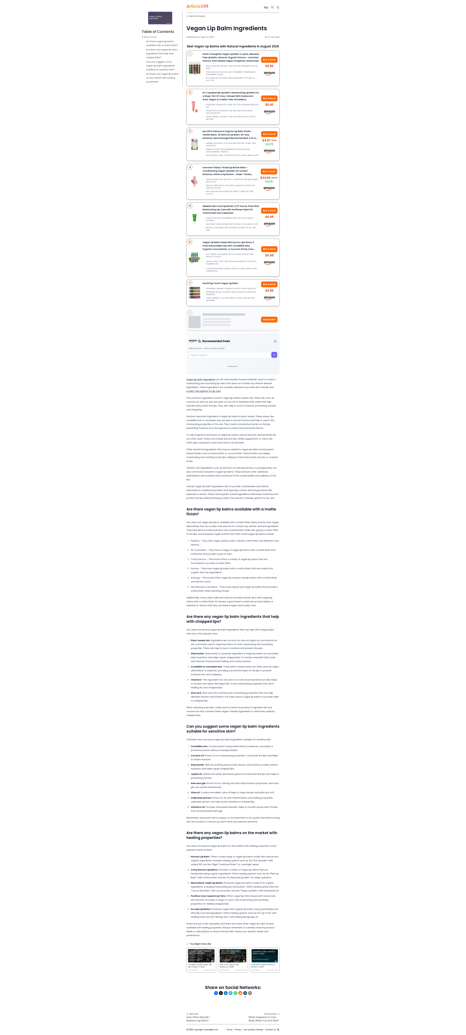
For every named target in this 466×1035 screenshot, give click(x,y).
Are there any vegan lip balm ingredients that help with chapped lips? (161, 53)
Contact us (270, 1029)
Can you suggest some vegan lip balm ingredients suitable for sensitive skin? (160, 65)
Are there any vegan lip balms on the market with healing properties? (162, 77)
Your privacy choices (253, 1029)
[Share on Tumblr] (245, 993)
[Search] (272, 7)
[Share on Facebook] (216, 993)
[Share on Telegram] (231, 993)
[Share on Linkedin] (226, 993)
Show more (150, 37)
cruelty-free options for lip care (203, 391)
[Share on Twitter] (221, 993)
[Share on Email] (250, 993)
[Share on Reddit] (240, 993)
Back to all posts (197, 16)
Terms (229, 1029)
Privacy (237, 1029)
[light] (278, 7)
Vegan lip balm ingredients (200, 379)
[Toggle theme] (275, 341)
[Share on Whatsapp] (235, 993)
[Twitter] (278, 1029)
